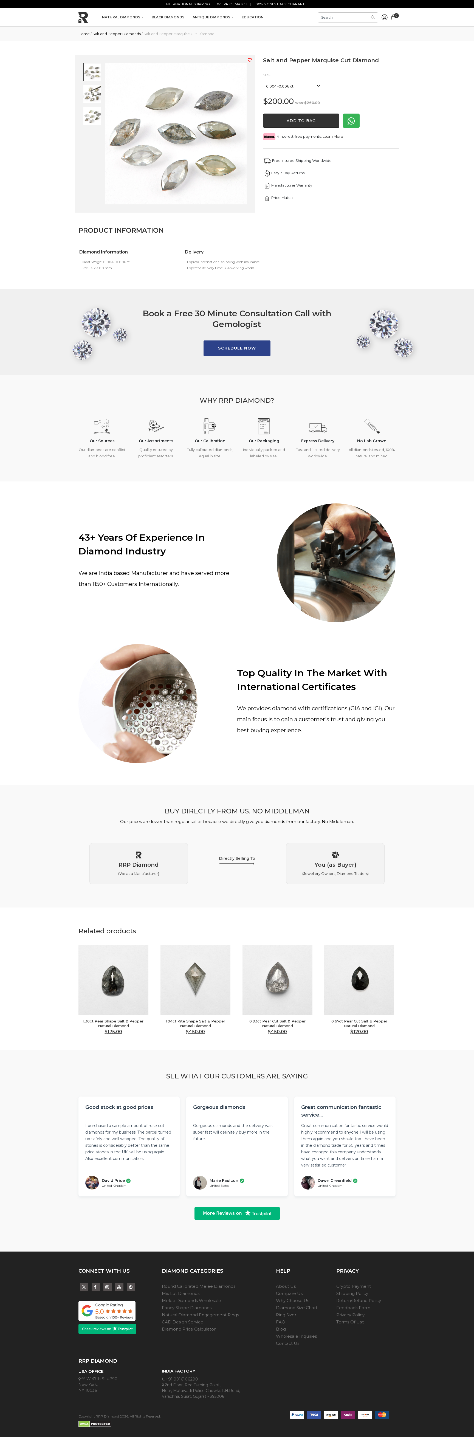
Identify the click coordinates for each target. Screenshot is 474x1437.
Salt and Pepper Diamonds (116, 34)
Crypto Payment (353, 1286)
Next (398, 981)
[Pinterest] (131, 1287)
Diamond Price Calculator (189, 1329)
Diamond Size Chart (296, 1307)
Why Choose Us (292, 1300)
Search (372, 17)
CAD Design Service (182, 1322)
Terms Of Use (350, 1322)
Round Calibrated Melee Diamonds (198, 1286)
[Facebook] (96, 1287)
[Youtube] (119, 1287)
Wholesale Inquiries (296, 1336)
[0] (393, 17)
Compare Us (289, 1293)
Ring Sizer (286, 1314)
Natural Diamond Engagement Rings (200, 1314)
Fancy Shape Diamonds (186, 1307)
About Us (286, 1286)
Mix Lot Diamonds (180, 1293)
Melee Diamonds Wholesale (191, 1300)
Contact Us (287, 1343)
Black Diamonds (168, 17)
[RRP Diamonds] (83, 17)
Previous (320, 981)
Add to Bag (301, 120)
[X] (84, 1286)
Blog (281, 1329)
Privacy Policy (350, 1314)
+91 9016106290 (181, 1379)
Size (267, 75)
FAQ (280, 1322)
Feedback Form (353, 1307)
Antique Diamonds (212, 17)
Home (84, 34)
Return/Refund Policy (358, 1300)
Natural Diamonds (121, 17)
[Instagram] (107, 1287)
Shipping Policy (352, 1293)
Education (253, 17)
